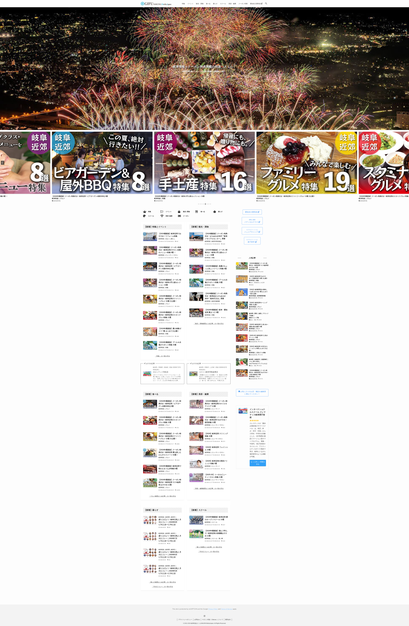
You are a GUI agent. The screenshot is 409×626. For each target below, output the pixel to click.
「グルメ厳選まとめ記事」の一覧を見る (162, 496)
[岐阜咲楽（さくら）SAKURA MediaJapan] (156, 4)
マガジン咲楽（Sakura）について (212, 619)
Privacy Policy (213, 609)
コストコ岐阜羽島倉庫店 (213, 369)
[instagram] (204, 616)
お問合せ (197, 619)
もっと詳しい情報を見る (258, 463)
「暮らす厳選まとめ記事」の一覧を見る (162, 582)
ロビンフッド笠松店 (167, 369)
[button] (266, 3)
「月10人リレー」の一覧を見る (162, 586)
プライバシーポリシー (185, 619)
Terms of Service (226, 609)
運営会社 (228, 619)
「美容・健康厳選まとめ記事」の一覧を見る (209, 488)
